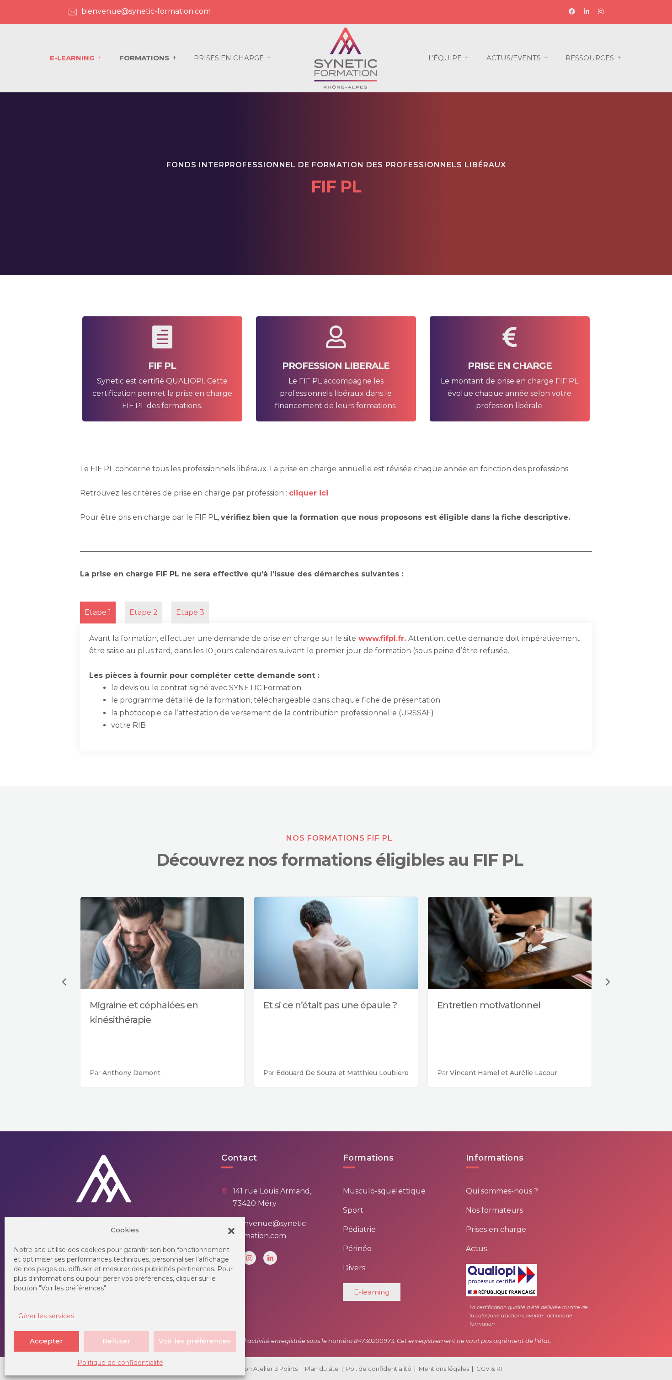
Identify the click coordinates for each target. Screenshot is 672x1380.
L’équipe (445, 57)
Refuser (116, 1341)
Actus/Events (513, 57)
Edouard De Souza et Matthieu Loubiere (342, 1073)
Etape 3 (190, 612)
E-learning (72, 57)
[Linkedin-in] (270, 1258)
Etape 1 (98, 612)
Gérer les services (46, 1316)
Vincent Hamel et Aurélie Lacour (503, 1073)
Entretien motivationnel (488, 1005)
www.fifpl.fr (381, 638)
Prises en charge (229, 57)
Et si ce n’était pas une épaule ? (330, 1005)
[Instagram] (249, 1258)
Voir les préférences (195, 1341)
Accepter (46, 1341)
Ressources (589, 57)
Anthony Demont (131, 1073)
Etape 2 (143, 612)
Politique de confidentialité (120, 1363)
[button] (231, 1230)
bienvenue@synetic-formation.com (146, 11)
